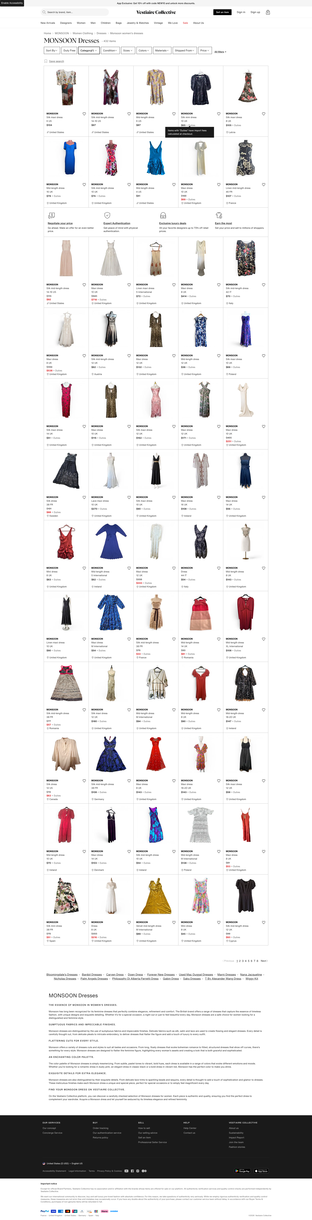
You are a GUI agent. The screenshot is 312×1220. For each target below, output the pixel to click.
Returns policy (100, 1137)
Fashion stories (237, 1147)
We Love (173, 23)
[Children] (113, 23)
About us (234, 1128)
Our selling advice (147, 1133)
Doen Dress (135, 975)
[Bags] (124, 23)
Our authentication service (107, 1133)
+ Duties (190, 125)
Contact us (189, 1133)
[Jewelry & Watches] (151, 23)
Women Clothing (83, 33)
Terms (92, 1171)
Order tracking (100, 1128)
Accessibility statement (54, 1171)
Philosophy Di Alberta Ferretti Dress (135, 979)
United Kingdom (55, 1215)
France (43, 1215)
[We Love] (180, 23)
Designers (66, 23)
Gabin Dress (171, 979)
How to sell (144, 1128)
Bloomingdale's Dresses (62, 975)
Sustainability (236, 1133)
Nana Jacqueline (251, 975)
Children (106, 23)
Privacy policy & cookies (109, 1171)
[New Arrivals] (57, 23)
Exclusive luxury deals (172, 223)
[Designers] (74, 23)
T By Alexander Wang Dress (223, 979)
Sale (185, 23)
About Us (198, 23)
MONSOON (62, 33)
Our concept (49, 1128)
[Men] (98, 23)
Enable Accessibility (12, 3)
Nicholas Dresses (65, 979)
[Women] (88, 23)
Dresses (101, 33)
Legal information (77, 1171)
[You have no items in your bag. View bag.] (268, 12)
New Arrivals (48, 23)
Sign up (255, 12)
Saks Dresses (192, 979)
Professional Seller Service (152, 1142)
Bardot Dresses (92, 975)
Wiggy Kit (252, 979)
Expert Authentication (117, 223)
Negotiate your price (60, 223)
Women (81, 23)
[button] (268, 12)
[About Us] (206, 23)
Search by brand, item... (60, 12)
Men (93, 23)
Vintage (158, 23)
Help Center (190, 1128)
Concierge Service (52, 1133)
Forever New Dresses (161, 975)
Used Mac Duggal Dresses (196, 975)
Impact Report (236, 1137)
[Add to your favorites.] (84, 114)
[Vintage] (165, 23)
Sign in (241, 12)
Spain (90, 1215)
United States (70, 1215)
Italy (97, 1215)
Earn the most (223, 223)
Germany (82, 1215)
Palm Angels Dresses (94, 979)
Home (47, 33)
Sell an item (222, 12)
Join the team (236, 1142)
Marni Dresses (226, 975)
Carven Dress (115, 975)
